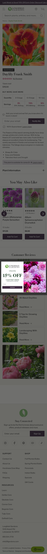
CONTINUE (12, 287)
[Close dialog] (44, 263)
